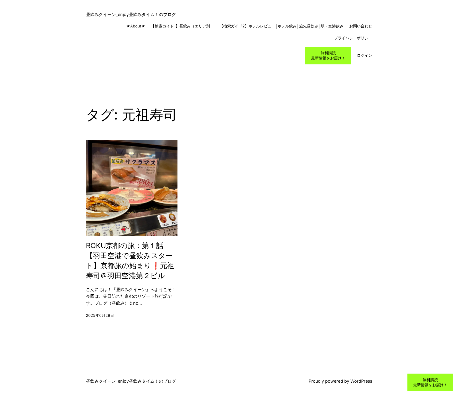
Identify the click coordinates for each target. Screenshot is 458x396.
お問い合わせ (360, 26)
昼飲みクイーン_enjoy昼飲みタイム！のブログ (131, 14)
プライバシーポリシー (353, 38)
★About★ (130, 26)
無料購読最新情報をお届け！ (328, 55)
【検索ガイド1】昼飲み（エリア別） (182, 26)
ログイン (364, 55)
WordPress (361, 381)
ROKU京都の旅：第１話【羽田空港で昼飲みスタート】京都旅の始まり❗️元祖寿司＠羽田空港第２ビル (130, 260)
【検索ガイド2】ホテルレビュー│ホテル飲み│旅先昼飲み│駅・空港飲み (281, 26)
